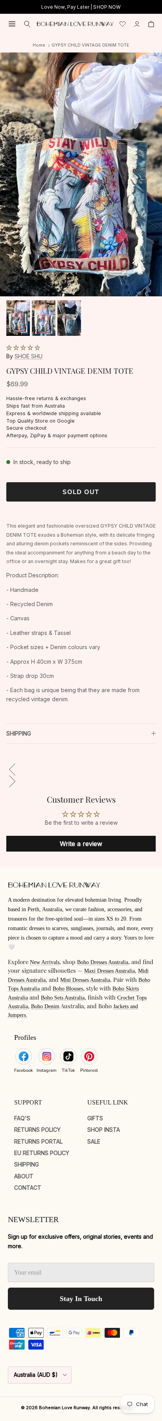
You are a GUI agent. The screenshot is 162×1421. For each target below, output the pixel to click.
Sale (93, 1141)
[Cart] (151, 24)
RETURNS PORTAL (38, 1141)
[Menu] (12, 24)
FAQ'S (22, 1118)
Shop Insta (103, 1129)
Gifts (95, 1118)
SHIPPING (18, 733)
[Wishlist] (123, 24)
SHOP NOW (107, 7)
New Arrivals (44, 962)
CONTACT (27, 1187)
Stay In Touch (81, 1299)
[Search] (27, 24)
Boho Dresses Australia (102, 962)
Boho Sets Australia (63, 998)
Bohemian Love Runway (64, 1407)
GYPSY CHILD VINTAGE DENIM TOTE (90, 45)
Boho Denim (45, 1006)
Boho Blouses (68, 989)
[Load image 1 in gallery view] (81, 174)
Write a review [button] (81, 844)
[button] (23, 347)
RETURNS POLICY (37, 1129)
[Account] (137, 24)
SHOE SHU (28, 356)
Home (39, 45)
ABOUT (23, 1176)
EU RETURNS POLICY (41, 1153)
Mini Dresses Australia (85, 980)
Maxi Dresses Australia (109, 971)
